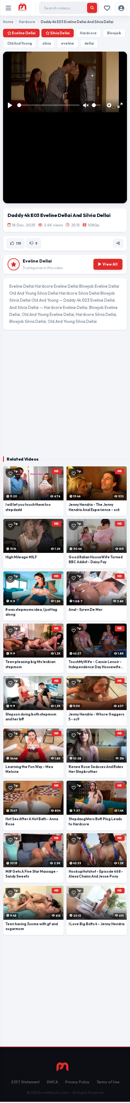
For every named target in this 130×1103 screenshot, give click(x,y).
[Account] (121, 8)
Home (8, 21)
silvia (46, 43)
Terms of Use (108, 1081)
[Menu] (8, 8)
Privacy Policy (77, 1081)
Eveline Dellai (23, 33)
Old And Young (19, 43)
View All (110, 264)
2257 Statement (25, 1081)
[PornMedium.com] (25, 8)
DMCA (52, 1081)
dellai (89, 43)
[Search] (92, 8)
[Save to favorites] (10, 473)
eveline (67, 43)
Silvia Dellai (60, 33)
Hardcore (27, 21)
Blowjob (114, 33)
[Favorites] (107, 8)
